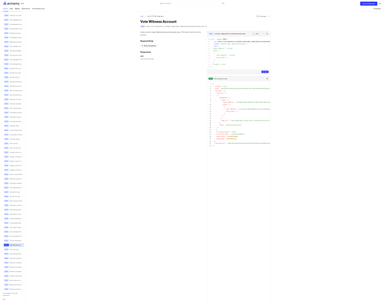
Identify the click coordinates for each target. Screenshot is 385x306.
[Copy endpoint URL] (206, 26)
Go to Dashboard (369, 3)
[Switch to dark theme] (380, 3)
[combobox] (258, 33)
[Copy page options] (268, 16)
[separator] (25, 158)
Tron (141, 16)
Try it (265, 72)
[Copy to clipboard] (267, 33)
